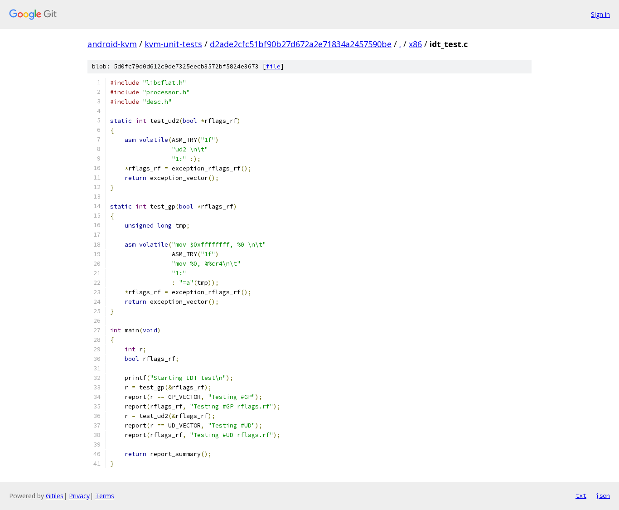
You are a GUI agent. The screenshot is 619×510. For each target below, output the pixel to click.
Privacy (79, 495)
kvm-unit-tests (173, 44)
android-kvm (112, 44)
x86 (415, 44)
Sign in (600, 14)
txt (580, 495)
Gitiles (54, 495)
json (602, 495)
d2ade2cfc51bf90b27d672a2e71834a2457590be (301, 44)
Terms (104, 495)
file (273, 66)
